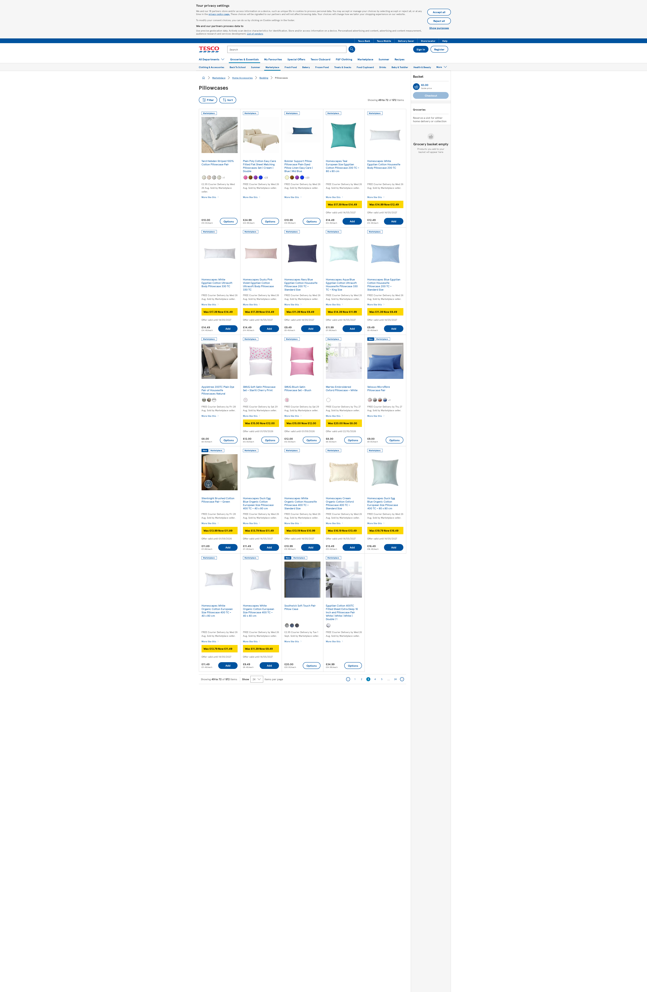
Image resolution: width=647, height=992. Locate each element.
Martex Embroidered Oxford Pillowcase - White (342, 388)
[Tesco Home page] (209, 49)
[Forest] (219, 177)
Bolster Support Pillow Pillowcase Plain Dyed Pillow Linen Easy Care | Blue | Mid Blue (298, 166)
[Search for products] (351, 49)
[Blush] (286, 399)
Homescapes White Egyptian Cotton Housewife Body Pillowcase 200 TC (383, 164)
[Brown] (250, 177)
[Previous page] (348, 679)
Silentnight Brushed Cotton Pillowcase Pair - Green (218, 499)
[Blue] (260, 177)
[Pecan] (209, 177)
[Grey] (374, 399)
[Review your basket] (416, 86)
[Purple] (255, 177)
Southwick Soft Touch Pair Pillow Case (300, 607)
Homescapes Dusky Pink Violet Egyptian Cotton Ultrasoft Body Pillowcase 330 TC (258, 284)
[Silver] (204, 399)
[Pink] (245, 177)
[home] (203, 77)
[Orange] (379, 399)
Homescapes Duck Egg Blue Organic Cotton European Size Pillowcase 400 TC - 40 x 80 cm (258, 503)
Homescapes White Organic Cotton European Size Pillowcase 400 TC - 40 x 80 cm (217, 611)
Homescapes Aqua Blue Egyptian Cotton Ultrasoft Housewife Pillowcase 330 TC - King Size (342, 284)
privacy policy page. (219, 14)
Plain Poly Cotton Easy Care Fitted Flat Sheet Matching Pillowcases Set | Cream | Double (259, 166)
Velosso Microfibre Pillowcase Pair (378, 388)
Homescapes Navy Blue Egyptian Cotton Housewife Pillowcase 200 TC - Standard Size (300, 284)
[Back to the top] (325, 692)
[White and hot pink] (245, 399)
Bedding (263, 77)
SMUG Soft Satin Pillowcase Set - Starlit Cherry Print (259, 388)
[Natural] (209, 399)
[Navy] (214, 177)
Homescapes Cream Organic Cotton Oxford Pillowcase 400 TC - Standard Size (340, 503)
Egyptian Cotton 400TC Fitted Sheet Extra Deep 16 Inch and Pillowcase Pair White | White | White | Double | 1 (342, 612)
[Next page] (402, 679)
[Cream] (286, 177)
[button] (364, 40)
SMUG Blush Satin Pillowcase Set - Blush (297, 388)
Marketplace (218, 77)
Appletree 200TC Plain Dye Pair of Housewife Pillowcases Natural (218, 390)
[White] (214, 399)
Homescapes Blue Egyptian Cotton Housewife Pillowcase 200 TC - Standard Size (383, 284)
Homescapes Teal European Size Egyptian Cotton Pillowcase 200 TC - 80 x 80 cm (342, 166)
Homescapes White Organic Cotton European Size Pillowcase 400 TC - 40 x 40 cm (258, 611)
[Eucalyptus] (204, 177)
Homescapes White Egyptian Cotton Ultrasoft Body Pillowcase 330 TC (217, 282)
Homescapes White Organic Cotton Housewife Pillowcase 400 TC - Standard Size (300, 503)
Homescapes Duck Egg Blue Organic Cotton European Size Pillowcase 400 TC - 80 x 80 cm (382, 503)
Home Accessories (242, 77)
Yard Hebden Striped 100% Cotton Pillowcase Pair (218, 162)
